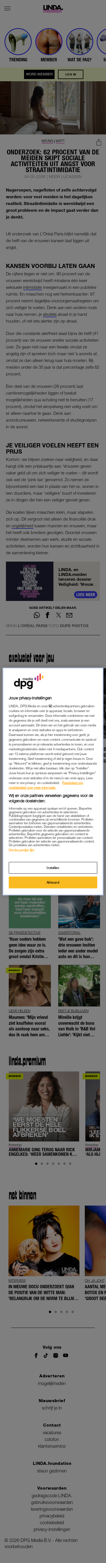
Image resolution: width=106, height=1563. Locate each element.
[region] (53, 781)
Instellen (53, 868)
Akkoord (53, 882)
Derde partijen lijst (21, 850)
